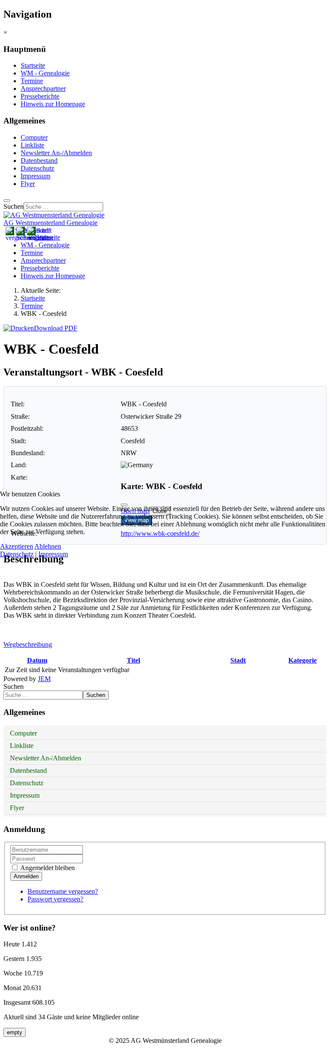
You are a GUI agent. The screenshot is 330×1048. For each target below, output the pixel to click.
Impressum (53, 554)
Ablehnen (47, 546)
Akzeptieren (16, 546)
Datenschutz (17, 554)
